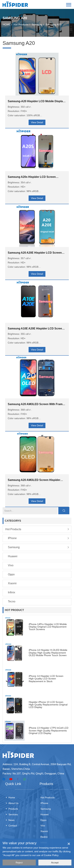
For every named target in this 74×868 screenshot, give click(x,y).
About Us (13, 803)
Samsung (37, 24)
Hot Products (21, 24)
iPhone (12, 538)
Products (13, 808)
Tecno (11, 601)
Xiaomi (12, 583)
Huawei (12, 556)
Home (11, 797)
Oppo (11, 574)
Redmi (43, 836)
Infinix (11, 592)
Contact (12, 825)
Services (13, 814)
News (11, 820)
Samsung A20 (53, 24)
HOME (6, 24)
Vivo (10, 565)
